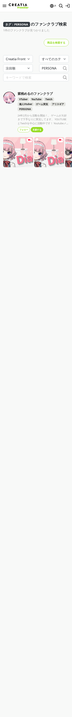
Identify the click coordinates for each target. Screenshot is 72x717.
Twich (48, 99)
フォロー (23, 129)
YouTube (36, 99)
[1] (49, 152)
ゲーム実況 (42, 104)
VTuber (23, 99)
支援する (37, 129)
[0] (18, 152)
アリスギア (58, 104)
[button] (52, 5)
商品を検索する (56, 42)
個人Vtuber (25, 104)
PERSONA (25, 109)
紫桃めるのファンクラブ (35, 93)
